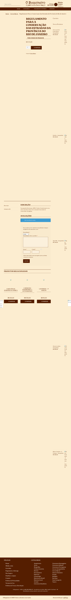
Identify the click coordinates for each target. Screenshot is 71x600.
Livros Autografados (58, 569)
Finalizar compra (11, 576)
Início (7, 14)
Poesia (54, 574)
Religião (54, 576)
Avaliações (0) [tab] (7, 209)
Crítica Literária (39, 569)
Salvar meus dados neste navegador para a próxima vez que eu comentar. (35, 256)
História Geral (38, 580)
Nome (25, 249)
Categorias (26, 8)
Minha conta (9, 566)
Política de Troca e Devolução (15, 585)
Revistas (54, 578)
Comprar (37, 47)
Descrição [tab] (6, 205)
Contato (51, 8)
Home (18, 8)
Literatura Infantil (57, 565)
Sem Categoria (56, 580)
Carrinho (8, 568)
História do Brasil (39, 578)
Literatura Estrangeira (59, 563)
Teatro (54, 582)
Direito (36, 571)
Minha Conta (60, 3)
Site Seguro (9, 573)
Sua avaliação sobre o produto (30, 235)
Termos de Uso (10, 583)
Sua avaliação (26, 232)
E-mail (34, 249)
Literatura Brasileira (40, 584)
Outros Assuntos (57, 572)
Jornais (36, 582)
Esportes (36, 574)
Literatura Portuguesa (59, 567)
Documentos (38, 572)
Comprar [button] (11, 301)
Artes (35, 565)
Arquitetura (37, 563)
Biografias (37, 567)
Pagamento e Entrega (40, 8)
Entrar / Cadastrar (60, 6)
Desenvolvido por (58, 597)
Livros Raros (14, 14)
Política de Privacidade (13, 580)
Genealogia (37, 576)
